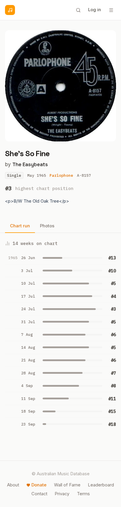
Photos (47, 226)
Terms (83, 493)
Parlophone (61, 175)
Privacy (62, 493)
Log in (94, 9)
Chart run (20, 226)
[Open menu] (111, 10)
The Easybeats (30, 164)
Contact (39, 493)
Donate (38, 485)
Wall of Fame (67, 485)
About (13, 485)
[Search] (78, 10)
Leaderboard (101, 485)
